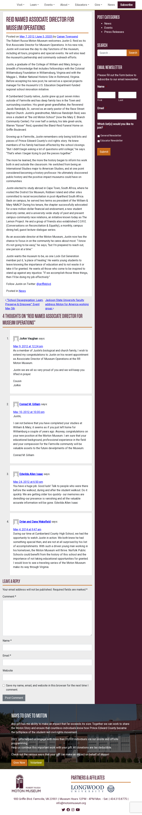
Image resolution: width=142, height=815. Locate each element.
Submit (104, 151)
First (99, 100)
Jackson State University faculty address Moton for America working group (67, 304)
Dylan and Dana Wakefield (35, 521)
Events (48, 4)
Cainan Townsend (67, 36)
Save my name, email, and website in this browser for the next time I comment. (47, 687)
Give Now (19, 762)
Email (7, 655)
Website (8, 670)
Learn (33, 4)
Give (97, 4)
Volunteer (36, 762)
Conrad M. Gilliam (29, 404)
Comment (9, 596)
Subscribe (126, 4)
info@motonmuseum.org (71, 803)
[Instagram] (72, 810)
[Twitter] (63, 810)
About (63, 4)
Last (120, 100)
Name (7, 640)
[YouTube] (78, 810)
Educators (81, 4)
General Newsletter (110, 135)
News (111, 4)
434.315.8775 (118, 799)
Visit (19, 4)
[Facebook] (68, 810)
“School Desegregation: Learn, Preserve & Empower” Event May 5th (24, 304)
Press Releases (114, 32)
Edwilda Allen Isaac (31, 474)
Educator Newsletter (111, 140)
